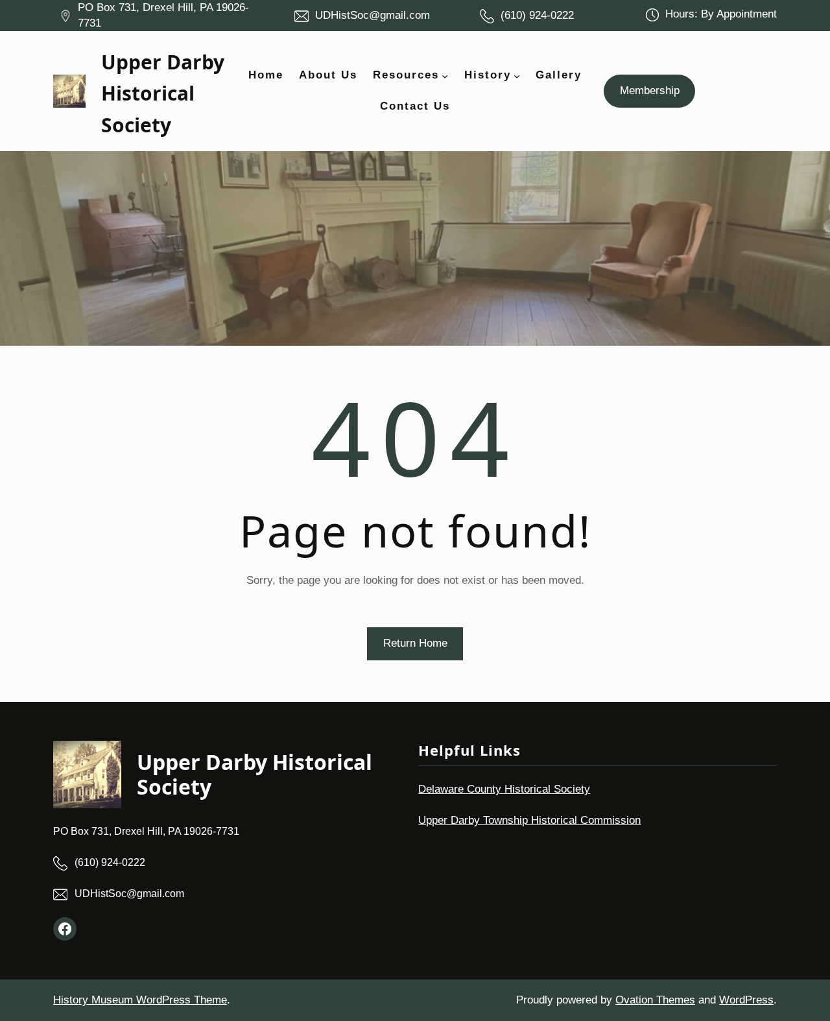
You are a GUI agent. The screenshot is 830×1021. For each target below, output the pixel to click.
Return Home (415, 643)
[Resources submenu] (445, 75)
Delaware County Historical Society (504, 789)
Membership (650, 90)
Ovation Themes (655, 1000)
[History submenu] (517, 75)
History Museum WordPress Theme (140, 1000)
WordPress (746, 1000)
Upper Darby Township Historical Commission (529, 820)
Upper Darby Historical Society (162, 93)
